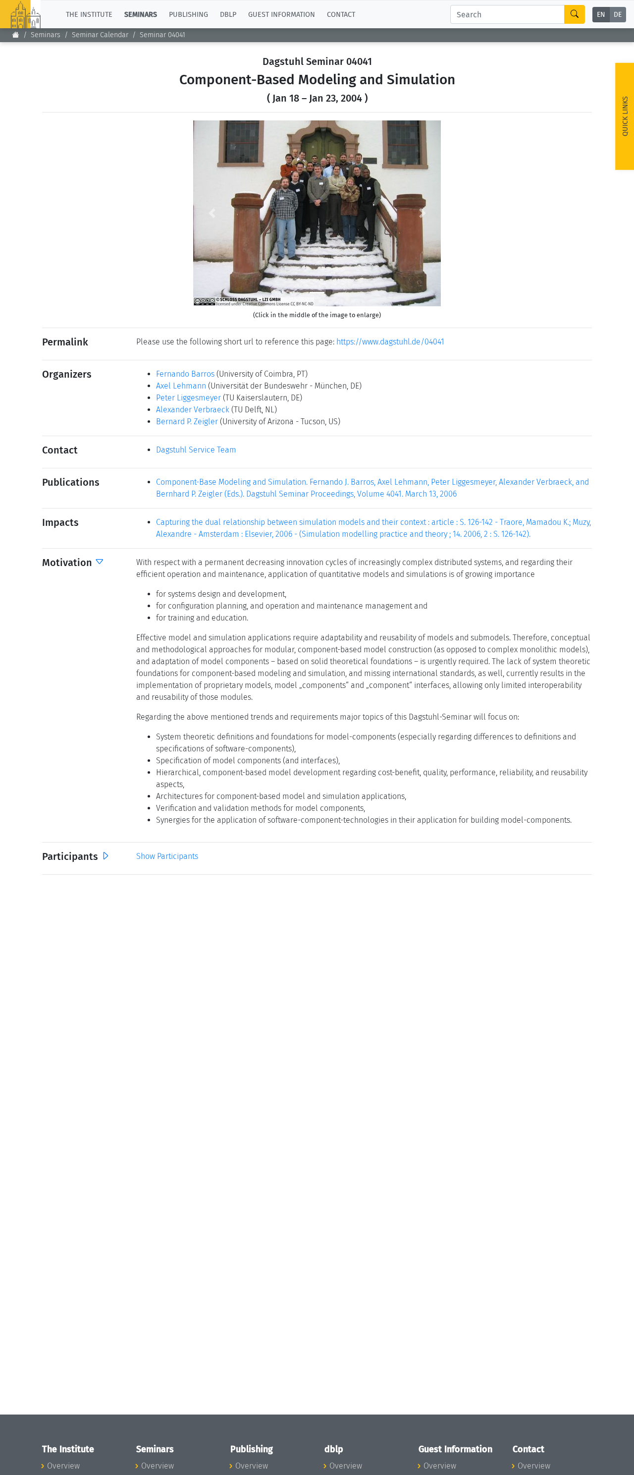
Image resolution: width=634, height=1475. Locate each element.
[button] (211, 213)
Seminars (45, 35)
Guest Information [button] (281, 14)
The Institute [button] (89, 14)
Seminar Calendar (100, 35)
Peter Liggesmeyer (188, 397)
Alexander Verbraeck (192, 409)
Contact (341, 14)
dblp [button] (228, 14)
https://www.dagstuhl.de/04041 (390, 341)
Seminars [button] (140, 14)
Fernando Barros (185, 374)
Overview (63, 1466)
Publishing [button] (188, 14)
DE (618, 14)
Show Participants (167, 856)
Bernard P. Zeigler (187, 421)
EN (601, 14)
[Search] (574, 14)
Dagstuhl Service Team (196, 449)
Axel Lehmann (181, 386)
